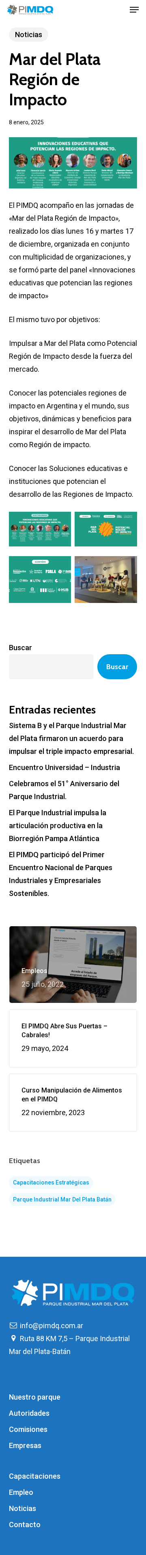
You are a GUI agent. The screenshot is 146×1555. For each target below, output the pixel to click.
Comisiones (28, 1429)
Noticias (28, 34)
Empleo (21, 1492)
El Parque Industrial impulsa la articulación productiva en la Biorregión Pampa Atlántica (57, 825)
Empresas (25, 1445)
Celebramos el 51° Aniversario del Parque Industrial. (64, 790)
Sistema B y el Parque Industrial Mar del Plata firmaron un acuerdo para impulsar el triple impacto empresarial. (71, 738)
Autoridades (29, 1413)
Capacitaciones (34, 1476)
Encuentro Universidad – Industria (64, 767)
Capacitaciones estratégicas (51, 1182)
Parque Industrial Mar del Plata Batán (62, 1199)
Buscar (20, 647)
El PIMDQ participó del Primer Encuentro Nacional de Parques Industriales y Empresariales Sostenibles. (60, 874)
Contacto (25, 1524)
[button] (134, 10)
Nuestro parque (34, 1397)
